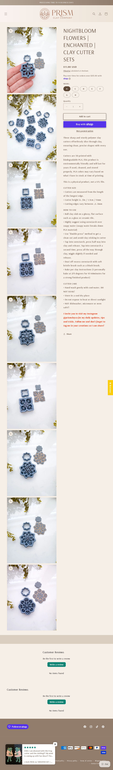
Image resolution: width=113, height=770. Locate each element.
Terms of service (86, 761)
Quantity (67, 101)
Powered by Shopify (44, 761)
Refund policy (59, 761)
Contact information (98, 763)
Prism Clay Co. (31, 761)
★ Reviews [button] (110, 387)
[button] (6, 14)
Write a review (56, 664)
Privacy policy (72, 761)
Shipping (66, 71)
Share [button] (69, 334)
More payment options (84, 131)
